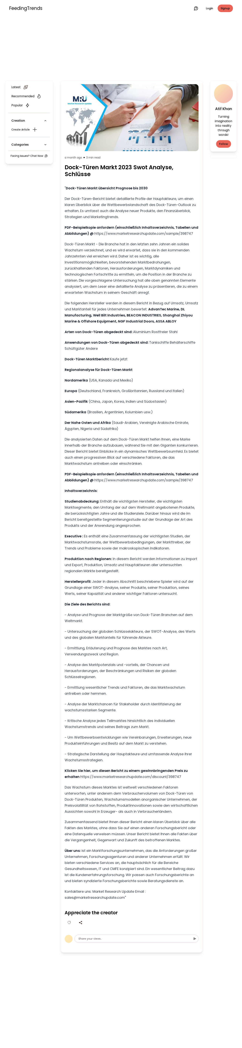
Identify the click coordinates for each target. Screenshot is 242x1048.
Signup (225, 8)
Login (209, 8)
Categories (20, 144)
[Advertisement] (121, 47)
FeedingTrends (25, 8)
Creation (18, 120)
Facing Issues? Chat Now (27, 156)
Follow (223, 144)
